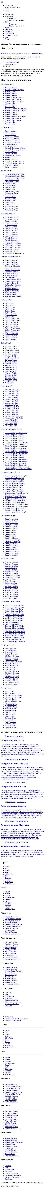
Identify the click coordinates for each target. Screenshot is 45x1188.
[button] (22, 84)
